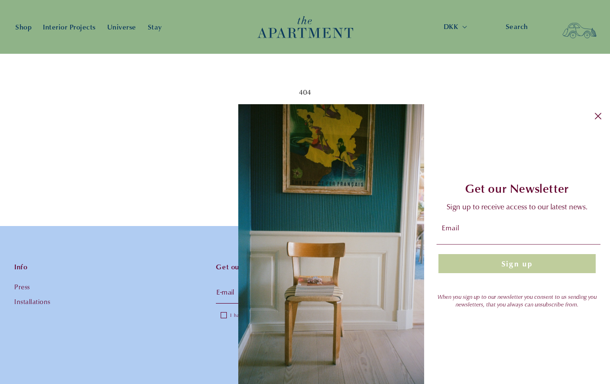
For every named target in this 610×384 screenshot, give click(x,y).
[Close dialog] (598, 116)
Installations (32, 301)
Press (22, 286)
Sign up (517, 263)
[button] (579, 27)
